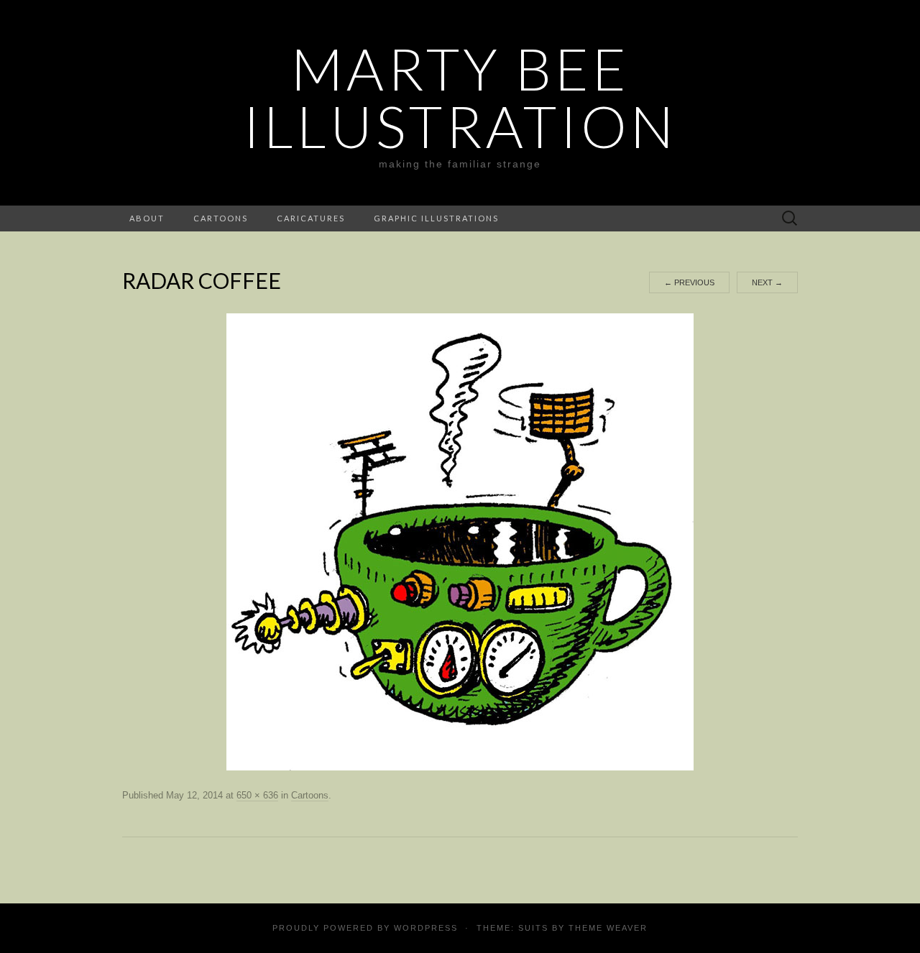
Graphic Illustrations (436, 218)
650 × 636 (257, 795)
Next (767, 282)
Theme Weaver (608, 928)
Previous (689, 282)
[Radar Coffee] (460, 541)
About (147, 218)
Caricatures (311, 218)
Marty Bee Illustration (460, 97)
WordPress (426, 928)
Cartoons (220, 218)
